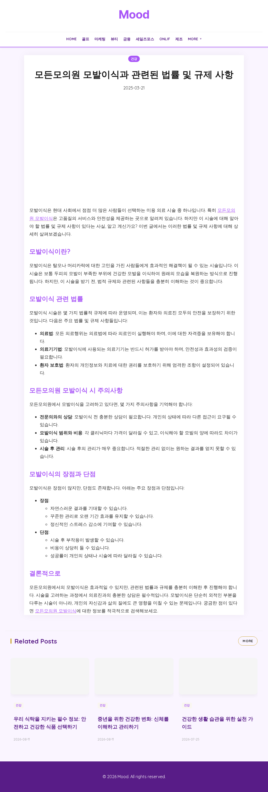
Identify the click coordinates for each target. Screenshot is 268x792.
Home (71, 39)
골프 (85, 39)
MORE (248, 641)
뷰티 (114, 39)
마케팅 (99, 39)
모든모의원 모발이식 (55, 610)
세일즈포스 (145, 39)
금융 (127, 39)
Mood (134, 14)
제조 (179, 39)
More (195, 39)
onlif (164, 39)
